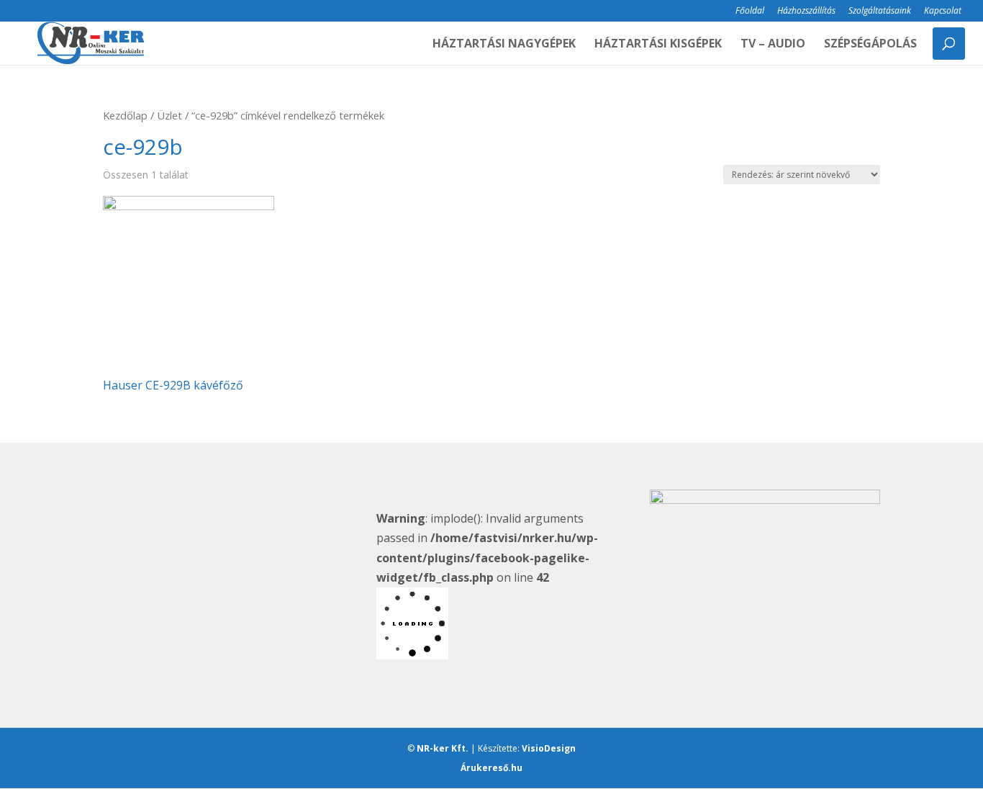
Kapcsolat (942, 11)
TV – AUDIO (772, 44)
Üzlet (169, 115)
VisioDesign (549, 748)
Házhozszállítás (806, 11)
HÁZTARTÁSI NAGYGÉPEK (504, 44)
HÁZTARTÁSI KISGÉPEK (658, 44)
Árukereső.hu (491, 768)
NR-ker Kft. (442, 748)
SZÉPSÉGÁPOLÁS (870, 44)
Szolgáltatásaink (879, 11)
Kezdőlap (125, 115)
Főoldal (749, 11)
